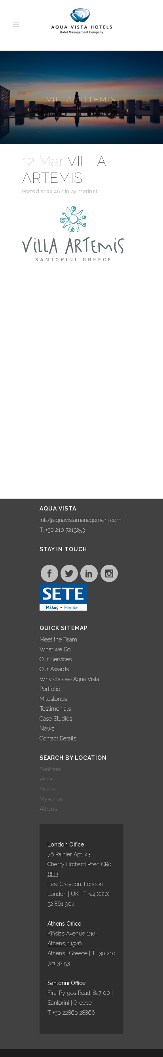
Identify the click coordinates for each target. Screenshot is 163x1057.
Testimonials (55, 709)
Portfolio (50, 689)
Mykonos (51, 799)
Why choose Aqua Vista (69, 679)
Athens (48, 809)
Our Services (56, 659)
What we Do (55, 649)
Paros (46, 779)
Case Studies (56, 718)
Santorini (50, 769)
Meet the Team (58, 639)
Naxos (47, 789)
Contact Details (58, 738)
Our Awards (54, 669)
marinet (87, 191)
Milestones (53, 699)
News (47, 728)
